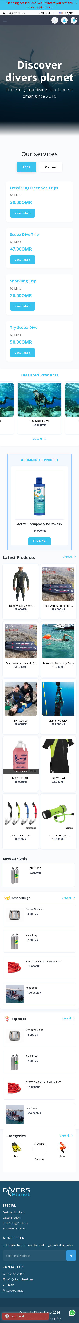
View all (38, 439)
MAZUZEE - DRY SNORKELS (20, 835)
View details (23, 213)
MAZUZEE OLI (20, 778)
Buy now (39, 541)
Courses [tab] (51, 167)
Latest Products (12, 1217)
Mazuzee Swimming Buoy (58, 663)
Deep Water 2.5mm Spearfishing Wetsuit (21, 606)
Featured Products (14, 1212)
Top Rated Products (15, 1228)
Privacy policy (53, 1318)
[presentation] (8, 875)
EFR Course (21, 720)
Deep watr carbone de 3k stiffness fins (21, 663)
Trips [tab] (26, 167)
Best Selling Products (15, 1223)
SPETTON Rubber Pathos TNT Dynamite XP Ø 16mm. (47, 869)
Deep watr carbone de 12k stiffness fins (58, 606)
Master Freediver (58, 720)
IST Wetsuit (58, 778)
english (69, 13)
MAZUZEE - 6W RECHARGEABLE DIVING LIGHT (58, 835)
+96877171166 (15, 13)
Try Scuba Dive (39, 420)
